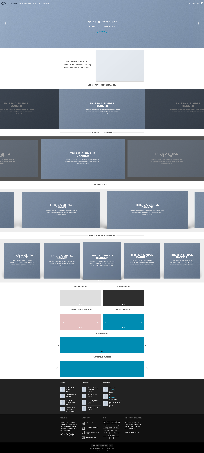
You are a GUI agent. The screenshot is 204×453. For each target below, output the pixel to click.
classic (108, 422)
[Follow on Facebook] (61, 434)
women (116, 438)
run (117, 432)
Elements (46, 3)
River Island (106, 432)
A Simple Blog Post (91, 437)
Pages (34, 3)
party (112, 430)
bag (104, 422)
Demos (24, 3)
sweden (109, 435)
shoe (120, 432)
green (107, 425)
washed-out (106, 438)
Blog (40, 3)
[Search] (20, 3)
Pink (116, 430)
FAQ (113, 448)
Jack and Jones (113, 425)
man (105, 430)
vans (118, 435)
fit (104, 425)
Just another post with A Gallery (92, 432)
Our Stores (98, 448)
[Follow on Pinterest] (73, 434)
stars (105, 435)
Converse (113, 422)
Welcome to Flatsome (92, 427)
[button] (188, 3)
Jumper (105, 427)
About (92, 448)
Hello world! (89, 423)
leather (110, 427)
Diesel (118, 422)
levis (117, 427)
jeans (119, 425)
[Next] (198, 24)
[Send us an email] (70, 434)
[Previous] (5, 24)
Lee (114, 427)
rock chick (112, 432)
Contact (108, 448)
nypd (108, 430)
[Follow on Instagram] (64, 434)
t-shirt (113, 435)
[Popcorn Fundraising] (9, 3)
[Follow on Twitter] (67, 434)
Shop (29, 3)
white (112, 438)
